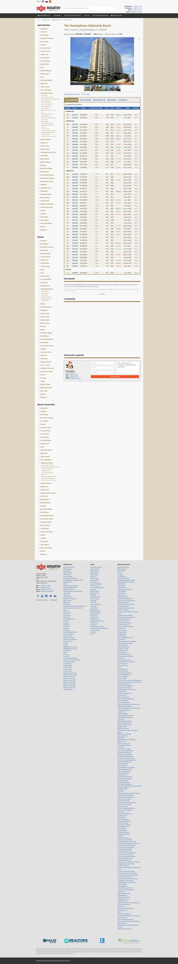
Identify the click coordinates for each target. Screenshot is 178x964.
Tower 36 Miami (122, 884)
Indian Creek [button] (44, 146)
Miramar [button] (43, 165)
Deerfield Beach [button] (45, 71)
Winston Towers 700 (69, 687)
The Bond (66, 656)
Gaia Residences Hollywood (126, 686)
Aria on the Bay (67, 576)
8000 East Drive (122, 595)
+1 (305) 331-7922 (137, 6)
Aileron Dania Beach (123, 602)
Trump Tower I (67, 667)
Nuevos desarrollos (124, 564)
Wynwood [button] (43, 230)
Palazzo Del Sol (67, 636)
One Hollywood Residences (125, 756)
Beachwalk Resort (46, 106)
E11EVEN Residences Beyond (126, 662)
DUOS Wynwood (122, 652)
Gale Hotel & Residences (70, 587)
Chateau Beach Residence (71, 586)
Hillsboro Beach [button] (45, 139)
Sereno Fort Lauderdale (124, 804)
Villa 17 (92, 634)
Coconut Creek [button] (45, 48)
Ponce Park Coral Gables (125, 778)
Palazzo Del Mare (68, 634)
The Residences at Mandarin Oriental (128, 862)
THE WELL (120, 836)
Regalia (65, 645)
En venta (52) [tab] (72, 100)
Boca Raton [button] (44, 42)
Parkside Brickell (122, 775)
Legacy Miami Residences (125, 717)
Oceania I (66, 621)
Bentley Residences (123, 624)
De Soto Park (44, 293)
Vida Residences (122, 910)
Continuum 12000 (123, 649)
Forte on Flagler (122, 678)
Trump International (69, 662)
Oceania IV (66, 626)
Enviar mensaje (114, 376)
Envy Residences (122, 669)
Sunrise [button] (43, 210)
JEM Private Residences (125, 706)
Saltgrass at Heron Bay (97, 621)
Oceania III (66, 624)
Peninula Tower (45, 129)
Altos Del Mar (94, 574)
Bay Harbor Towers (123, 621)
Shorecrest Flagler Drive (124, 814)
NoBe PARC (121, 738)
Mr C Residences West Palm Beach (128, 730)
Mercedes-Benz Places (124, 723)
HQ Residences (122, 691)
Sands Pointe (67, 650)
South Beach (94, 623)
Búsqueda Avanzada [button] (101, 15)
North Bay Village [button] (46, 168)
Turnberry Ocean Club (69, 673)
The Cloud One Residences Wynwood (128, 843)
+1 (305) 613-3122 (137, 8)
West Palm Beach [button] (46, 223)
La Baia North (121, 712)
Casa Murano (121, 639)
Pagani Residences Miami (125, 769)
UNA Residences (122, 895)
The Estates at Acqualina (125, 849)
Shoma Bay (121, 812)
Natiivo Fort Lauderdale (124, 734)
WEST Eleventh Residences (126, 919)
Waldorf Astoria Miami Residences (128, 925)
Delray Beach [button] (44, 74)
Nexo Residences (123, 736)
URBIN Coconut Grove (124, 897)
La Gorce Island (94, 598)
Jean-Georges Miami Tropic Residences (129, 708)
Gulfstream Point (45, 116)
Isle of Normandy (95, 597)
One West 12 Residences (125, 762)
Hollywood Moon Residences (126, 699)
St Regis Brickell (122, 830)
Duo (42, 112)
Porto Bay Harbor (123, 780)
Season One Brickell (123, 801)
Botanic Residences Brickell (126, 626)
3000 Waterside (122, 587)
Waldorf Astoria (122, 923)
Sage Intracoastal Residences (126, 797)
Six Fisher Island (122, 815)
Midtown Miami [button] (45, 162)
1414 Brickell (121, 586)
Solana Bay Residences (124, 821)
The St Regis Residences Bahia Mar (128, 875)
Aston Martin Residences (70, 578)
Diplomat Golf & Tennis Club (48, 110)
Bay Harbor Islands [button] (46, 38)
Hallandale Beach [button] (46, 93)
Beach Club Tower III (46, 104)
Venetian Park (44, 300)
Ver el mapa (86, 94)
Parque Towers (67, 641)
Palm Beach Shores (69, 567)
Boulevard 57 (121, 628)
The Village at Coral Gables (125, 880)
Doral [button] (42, 77)
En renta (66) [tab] (86, 100)
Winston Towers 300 (69, 680)
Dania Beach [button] (44, 64)
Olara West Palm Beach (124, 752)
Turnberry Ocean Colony (70, 675)
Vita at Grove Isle (122, 917)
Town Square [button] (44, 220)
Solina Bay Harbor (123, 823)
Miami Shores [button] (45, 323)
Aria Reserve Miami (123, 610)
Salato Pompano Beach (124, 799)
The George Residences (97, 626)
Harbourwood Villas (46, 299)
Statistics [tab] (124, 100)
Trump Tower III (67, 671)
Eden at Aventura (123, 665)
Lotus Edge (93, 606)
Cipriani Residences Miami (125, 643)
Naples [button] (42, 330)
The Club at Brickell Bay (70, 658)
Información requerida (72, 94)
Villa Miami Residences (124, 914)
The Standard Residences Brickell (127, 878)
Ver (136, 115)
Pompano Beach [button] (45, 194)
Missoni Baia (67, 604)
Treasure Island (94, 630)
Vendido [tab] (113, 100)
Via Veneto (93, 632)
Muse (65, 610)
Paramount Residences (70, 639)
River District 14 (122, 789)
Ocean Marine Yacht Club (47, 125)
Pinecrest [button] (43, 355)
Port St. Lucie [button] (45, 365)
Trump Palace (67, 663)
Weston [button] (42, 227)
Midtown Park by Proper (125, 725)
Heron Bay (93, 589)
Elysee (119, 667)
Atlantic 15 (93, 576)
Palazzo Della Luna (68, 637)
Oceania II (66, 623)
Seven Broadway (122, 806)
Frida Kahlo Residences (124, 684)
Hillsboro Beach (67, 569)
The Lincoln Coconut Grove (125, 854)
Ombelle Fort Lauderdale (125, 754)
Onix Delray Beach (123, 764)
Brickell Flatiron (67, 582)
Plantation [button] (43, 191)
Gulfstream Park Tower (47, 114)
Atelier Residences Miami (125, 615)
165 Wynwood (122, 576)
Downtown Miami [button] (46, 80)
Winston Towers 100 (69, 676)
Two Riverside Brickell (124, 893)
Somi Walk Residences (124, 825)
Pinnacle (65, 643)
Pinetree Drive (94, 617)
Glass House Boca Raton (125, 687)
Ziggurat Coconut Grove (124, 929)
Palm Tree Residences (124, 771)
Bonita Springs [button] (45, 253)
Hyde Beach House (68, 589)
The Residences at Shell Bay (48, 136)
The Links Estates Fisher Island (99, 628)
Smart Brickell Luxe (123, 819)
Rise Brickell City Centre (70, 647)
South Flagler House (123, 827)
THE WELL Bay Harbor (124, 838)
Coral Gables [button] (44, 58)
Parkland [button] (43, 185)
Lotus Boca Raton (95, 604)
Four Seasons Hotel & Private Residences (129, 680)
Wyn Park (120, 927)
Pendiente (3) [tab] (100, 100)
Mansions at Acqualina (70, 598)
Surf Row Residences (124, 834)
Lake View (93, 602)
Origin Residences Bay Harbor (126, 767)
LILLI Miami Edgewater (124, 710)
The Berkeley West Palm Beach (127, 841)
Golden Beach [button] (45, 286)
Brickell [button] (43, 45)
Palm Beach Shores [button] (47, 181)
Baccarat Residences (124, 619)
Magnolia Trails (94, 610)
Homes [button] (57, 15)
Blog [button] (88, 15)
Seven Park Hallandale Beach (48, 130)
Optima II (43, 127)
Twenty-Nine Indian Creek (125, 888)
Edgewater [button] (43, 83)
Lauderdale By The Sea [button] (48, 152)
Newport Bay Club (95, 611)
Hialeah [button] (43, 304)
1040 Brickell (121, 584)
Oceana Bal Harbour (69, 619)
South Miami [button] (44, 201)
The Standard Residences (125, 877)
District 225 (121, 658)
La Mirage (93, 600)
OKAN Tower (121, 741)
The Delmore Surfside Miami (126, 847)
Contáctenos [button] (117, 15)
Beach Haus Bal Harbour (125, 623)
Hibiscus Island (94, 591)
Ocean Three (67, 615)
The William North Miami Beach (127, 882)
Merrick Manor (67, 600)
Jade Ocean (66, 595)
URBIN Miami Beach (123, 899)
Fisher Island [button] (44, 87)
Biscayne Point (94, 580)
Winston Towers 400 (69, 682)
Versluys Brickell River (124, 904)
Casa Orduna (94, 582)
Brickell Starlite (122, 632)
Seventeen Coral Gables (125, 810)
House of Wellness (123, 700)
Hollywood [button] (43, 143)
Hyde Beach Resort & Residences (73, 591)
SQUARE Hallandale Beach (48, 132)
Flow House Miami (123, 676)
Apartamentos (67, 564)
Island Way (93, 595)
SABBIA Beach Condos (70, 649)
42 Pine (120, 573)
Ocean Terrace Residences (125, 751)
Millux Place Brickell (123, 728)
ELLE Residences (122, 663)
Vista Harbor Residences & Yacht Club (129, 916)
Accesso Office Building (47, 97)
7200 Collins (121, 593)
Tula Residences (122, 886)
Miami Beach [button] (44, 159)
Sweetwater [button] (44, 217)
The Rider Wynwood (123, 865)
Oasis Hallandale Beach (47, 123)
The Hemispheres (45, 134)
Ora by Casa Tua (122, 765)
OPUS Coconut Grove (124, 743)
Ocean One (66, 611)
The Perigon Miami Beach (125, 858)
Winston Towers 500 (69, 684)
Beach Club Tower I (46, 101)
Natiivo (120, 732)
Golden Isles (44, 295)
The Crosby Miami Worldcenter (127, 845)
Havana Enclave (122, 695)
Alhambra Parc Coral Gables (126, 604)
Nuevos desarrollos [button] (73, 15)
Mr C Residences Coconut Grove (72, 608)
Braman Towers (122, 630)
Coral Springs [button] (45, 61)
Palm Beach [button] (44, 342)
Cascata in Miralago (96, 584)
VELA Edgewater (122, 901)
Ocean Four (66, 617)
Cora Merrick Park (123, 650)
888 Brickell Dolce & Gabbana (126, 582)
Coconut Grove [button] (45, 51)
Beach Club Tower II (46, 103)
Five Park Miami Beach (124, 675)
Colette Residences (123, 647)
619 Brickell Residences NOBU (126, 580)
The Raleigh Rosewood (124, 860)
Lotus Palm (93, 608)
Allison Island (94, 573)
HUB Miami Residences (124, 693)
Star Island (93, 624)
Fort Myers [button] (44, 282)
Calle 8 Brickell (122, 636)
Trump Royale (67, 665)
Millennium (66, 602)
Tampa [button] (42, 381)
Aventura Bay (94, 578)
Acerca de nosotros (42, 600)
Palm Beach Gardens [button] (47, 178)
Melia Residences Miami (125, 721)
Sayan (65, 652)
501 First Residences (124, 578)
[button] (138, 38)
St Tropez (66, 654)
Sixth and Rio (121, 817)
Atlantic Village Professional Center (50, 99)
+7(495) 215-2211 (137, 10)
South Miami (67, 571)
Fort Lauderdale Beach (97, 587)
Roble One (121, 791)
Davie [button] (42, 67)
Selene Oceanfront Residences (127, 802)
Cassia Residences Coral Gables (127, 641)
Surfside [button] (43, 214)
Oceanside (66, 630)
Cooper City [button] (44, 54)
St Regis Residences (123, 832)
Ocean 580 (121, 747)
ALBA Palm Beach (123, 597)
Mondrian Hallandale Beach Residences (74, 606)
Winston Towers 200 (69, 678)
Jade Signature (67, 597)
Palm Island (93, 615)
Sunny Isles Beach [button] (46, 207)
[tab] (49, 28)
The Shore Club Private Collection (127, 873)
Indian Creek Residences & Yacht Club (129, 704)
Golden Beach (94, 571)
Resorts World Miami (124, 782)
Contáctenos (53, 600)
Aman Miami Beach (123, 606)
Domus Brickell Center (124, 660)
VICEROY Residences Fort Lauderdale (128, 903)
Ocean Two (66, 613)
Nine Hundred (44, 121)
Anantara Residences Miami (126, 608)
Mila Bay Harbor (122, 726)
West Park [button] (43, 391)
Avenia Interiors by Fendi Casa (126, 617)
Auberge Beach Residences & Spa (73, 580)
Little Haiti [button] (44, 156)
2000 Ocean (44, 95)
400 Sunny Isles (67, 573)
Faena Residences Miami (125, 673)
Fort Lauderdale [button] (45, 90)
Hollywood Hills (94, 593)
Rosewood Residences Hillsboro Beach (129, 793)
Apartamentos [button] (44, 15)
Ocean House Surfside (124, 749)
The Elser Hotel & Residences (71, 660)
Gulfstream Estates (46, 297)
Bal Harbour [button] (44, 35)
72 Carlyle (120, 574)
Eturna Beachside (123, 671)
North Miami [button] (44, 172)
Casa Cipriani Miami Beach (125, 637)
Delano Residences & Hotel (125, 656)
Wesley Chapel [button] (45, 384)
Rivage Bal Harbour (123, 788)
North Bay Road (94, 613)
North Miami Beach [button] (46, 175)
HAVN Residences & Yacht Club (127, 689)
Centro (65, 584)
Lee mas (102, 294)
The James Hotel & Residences (127, 853)
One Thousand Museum (70, 632)
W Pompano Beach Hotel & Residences (129, 921)
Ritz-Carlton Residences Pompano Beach (130, 786)
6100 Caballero (122, 591)
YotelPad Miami (68, 689)
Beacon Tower (45, 108)
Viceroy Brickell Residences (125, 908)
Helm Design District (123, 697)
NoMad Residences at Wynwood (127, 739)
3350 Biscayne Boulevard (125, 589)
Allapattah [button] (44, 29)
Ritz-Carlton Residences (125, 784)
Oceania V (66, 628)
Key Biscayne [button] (45, 149)
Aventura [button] (43, 32)
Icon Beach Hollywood (124, 702)
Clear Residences (123, 645)
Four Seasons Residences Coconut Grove (129, 682)
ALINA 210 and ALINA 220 (125, 598)
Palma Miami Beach (123, 773)
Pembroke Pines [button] (45, 188)
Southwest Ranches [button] (47, 204)
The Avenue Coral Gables (125, 840)
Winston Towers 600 (69, 686)
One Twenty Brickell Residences (127, 760)
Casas (92, 564)
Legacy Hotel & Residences (125, 715)
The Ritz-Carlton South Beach (126, 871)
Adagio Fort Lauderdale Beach (126, 600)
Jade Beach (66, 593)
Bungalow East (122, 634)
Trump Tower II (67, 669)
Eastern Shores (94, 586)
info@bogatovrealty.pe (136, 12)
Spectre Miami (122, 828)
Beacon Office (45, 291)
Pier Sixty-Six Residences (125, 776)
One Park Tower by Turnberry (126, 758)
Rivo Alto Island (94, 619)
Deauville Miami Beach (124, 654)
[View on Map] (105, 29)
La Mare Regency (123, 713)
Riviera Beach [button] (45, 198)
